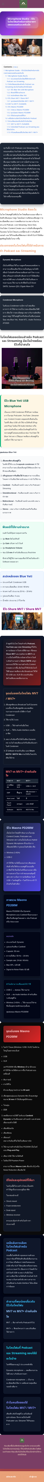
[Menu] (3, 4)
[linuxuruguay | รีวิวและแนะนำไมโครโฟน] (23, 4)
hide (15, 67)
